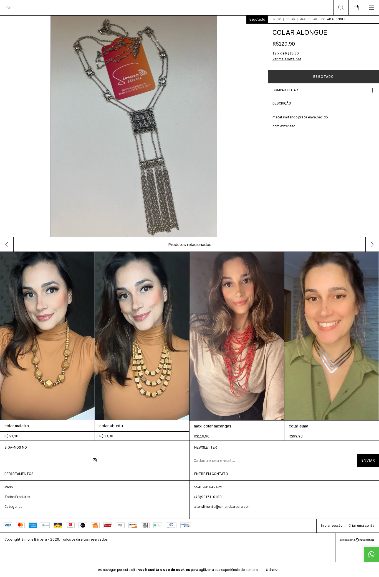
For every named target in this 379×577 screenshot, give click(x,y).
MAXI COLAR (308, 19)
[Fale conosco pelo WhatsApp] (371, 554)
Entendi (272, 569)
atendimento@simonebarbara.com (222, 506)
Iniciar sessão (331, 525)
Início (276, 19)
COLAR (290, 19)
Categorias (13, 506)
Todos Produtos (17, 497)
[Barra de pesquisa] (340, 7)
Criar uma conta (361, 525)
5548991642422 (208, 487)
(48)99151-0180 (208, 497)
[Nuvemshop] (357, 540)
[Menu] (371, 7)
